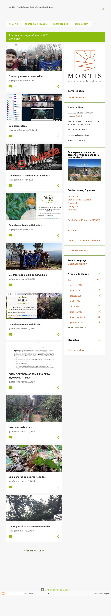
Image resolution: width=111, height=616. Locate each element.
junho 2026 (75, 296)
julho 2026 (75, 290)
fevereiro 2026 (77, 317)
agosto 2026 (76, 285)
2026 (70, 279)
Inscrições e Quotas (77, 97)
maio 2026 (75, 301)
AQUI (78, 115)
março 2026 (76, 312)
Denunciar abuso (76, 350)
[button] (58, 86)
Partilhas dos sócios (78, 250)
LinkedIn (72, 209)
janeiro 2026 (76, 322)
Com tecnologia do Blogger (57, 589)
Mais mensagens (34, 550)
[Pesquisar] (103, 9)
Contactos (73, 196)
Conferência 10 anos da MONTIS (84, 220)
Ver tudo (15, 39)
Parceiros (73, 230)
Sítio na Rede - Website (79, 199)
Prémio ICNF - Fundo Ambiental (84, 240)
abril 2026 (75, 306)
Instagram (73, 206)
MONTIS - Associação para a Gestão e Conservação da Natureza (31, 7)
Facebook (73, 203)
